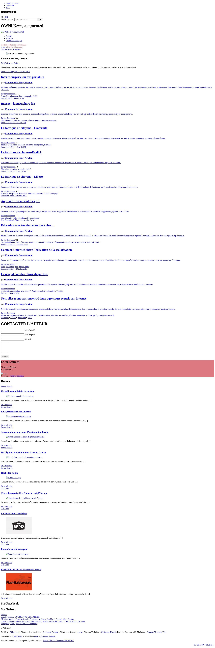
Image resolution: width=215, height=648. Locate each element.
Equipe (58, 619)
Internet (4, 98)
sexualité (111, 315)
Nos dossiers (6, 49)
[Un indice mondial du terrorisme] (19, 396)
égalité (28, 169)
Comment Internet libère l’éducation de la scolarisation (36, 249)
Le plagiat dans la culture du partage (24, 274)
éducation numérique (14, 96)
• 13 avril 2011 (20, 123)
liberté (46, 193)
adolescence (5, 315)
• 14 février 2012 (23, 72)
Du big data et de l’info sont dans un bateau (23, 452)
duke (36, 636)
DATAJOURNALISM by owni (28, 621)
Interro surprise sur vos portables (22, 77)
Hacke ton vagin (9, 473)
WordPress (18, 636)
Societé (9, 36)
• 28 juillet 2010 (20, 269)
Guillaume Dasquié (50, 632)
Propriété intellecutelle (46, 291)
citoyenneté (13, 193)
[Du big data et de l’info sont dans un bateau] (24, 457)
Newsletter (22, 318)
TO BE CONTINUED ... (204, 645)
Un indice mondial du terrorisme (17, 391)
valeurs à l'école (93, 242)
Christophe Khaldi (108, 632)
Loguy (79, 632)
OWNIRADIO (71, 621)
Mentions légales (7, 619)
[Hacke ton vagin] (13, 477)
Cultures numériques (14, 41)
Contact (71, 619)
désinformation (44, 315)
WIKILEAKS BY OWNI (53, 621)
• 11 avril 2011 (20, 171)
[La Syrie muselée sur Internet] (18, 416)
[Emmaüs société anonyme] (17, 554)
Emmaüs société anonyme (14, 549)
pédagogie (28, 96)
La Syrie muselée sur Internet (16, 411)
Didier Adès (14, 632)
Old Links (5, 488)
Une (2, 220)
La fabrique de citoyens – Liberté (22, 176)
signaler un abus (7, 617)
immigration (38, 145)
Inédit (9, 98)
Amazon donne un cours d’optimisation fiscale (24, 432)
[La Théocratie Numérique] (19, 534)
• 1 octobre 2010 (20, 244)
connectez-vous (12, 3)
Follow (4, 615)
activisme (4, 193)
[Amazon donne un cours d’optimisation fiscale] (25, 437)
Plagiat (34, 291)
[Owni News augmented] (12, 32)
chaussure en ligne (48, 636)
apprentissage (6, 218)
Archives (42, 619)
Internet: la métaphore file (18, 103)
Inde (16, 267)
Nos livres (17, 49)
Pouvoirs (9, 38)
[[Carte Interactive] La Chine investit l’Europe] (24, 498)
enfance (89, 315)
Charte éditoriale (22, 619)
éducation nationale (17, 145)
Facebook (11, 94)
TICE (35, 96)
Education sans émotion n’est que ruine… (27, 225)
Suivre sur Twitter (12, 63)
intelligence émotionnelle (55, 242)
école (3, 96)
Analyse (12, 72)
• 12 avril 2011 (20, 147)
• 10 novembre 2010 (26, 220)
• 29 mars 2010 (13, 293)
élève (28, 218)
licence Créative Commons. (26, 624)
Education (5, 72)
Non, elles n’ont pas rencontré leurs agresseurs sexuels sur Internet (43, 298)
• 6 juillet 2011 (18, 98)
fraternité (29, 145)
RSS (8, 7)
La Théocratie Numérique (14, 513)
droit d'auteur (6, 291)
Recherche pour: (7, 19)
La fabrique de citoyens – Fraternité (24, 128)
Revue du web (6, 386)
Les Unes (50, 619)
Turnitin (59, 291)
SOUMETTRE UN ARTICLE (27, 617)
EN (6, 17)
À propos (33, 619)
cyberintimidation (8, 242)
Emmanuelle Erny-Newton (18, 82)
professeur (35, 218)
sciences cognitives (49, 120)
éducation (9, 120)
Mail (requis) (30, 335)
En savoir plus (6, 405)
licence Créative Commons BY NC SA (58, 641)
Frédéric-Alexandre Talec (157, 632)
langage (24, 120)
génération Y (26, 291)
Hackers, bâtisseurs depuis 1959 (13, 45)
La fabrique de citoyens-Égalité (21, 152)
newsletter (10, 5)
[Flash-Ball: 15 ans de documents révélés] (19, 590)
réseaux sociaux (34, 120)
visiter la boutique (17, 376)
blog (2, 120)
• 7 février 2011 (20, 196)
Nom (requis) (30, 330)
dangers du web (31, 315)
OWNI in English (8, 621)
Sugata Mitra (24, 267)
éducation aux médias (59, 315)
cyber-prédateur (17, 315)
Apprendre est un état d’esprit (20, 201)
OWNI (12, 624)
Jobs (64, 619)
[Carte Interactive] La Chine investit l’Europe (24, 493)
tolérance (47, 145)
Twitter (4, 94)
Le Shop (81, 621)
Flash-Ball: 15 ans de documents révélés (21, 569)
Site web (28, 339)
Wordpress (5, 624)
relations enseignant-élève (76, 242)
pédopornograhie (100, 315)
